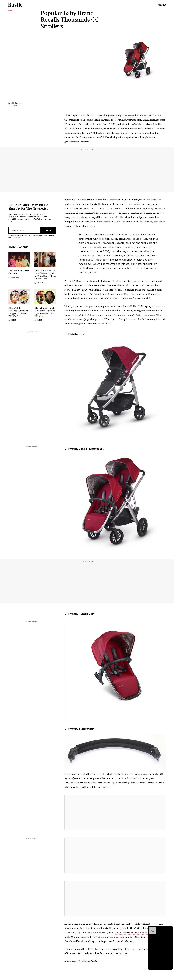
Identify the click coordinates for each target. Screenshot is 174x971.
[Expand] (151, 928)
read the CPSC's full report (128, 948)
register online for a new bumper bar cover (106, 953)
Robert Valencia (81, 960)
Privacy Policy (16, 237)
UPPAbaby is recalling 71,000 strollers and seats (124, 115)
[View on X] (115, 812)
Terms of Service (48, 235)
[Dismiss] (169, 928)
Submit (48, 230)
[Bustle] (15, 5)
